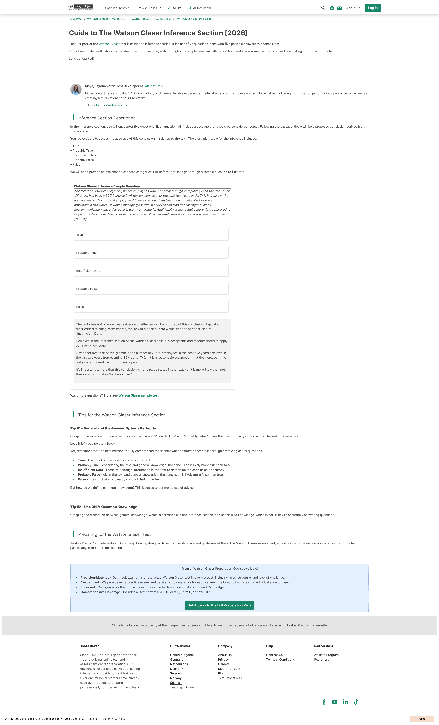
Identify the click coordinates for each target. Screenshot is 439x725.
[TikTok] (356, 702)
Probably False (87, 288)
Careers (223, 664)
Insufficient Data (88, 270)
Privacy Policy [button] (116, 718)
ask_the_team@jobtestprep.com (109, 104)
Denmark (176, 669)
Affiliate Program (326, 655)
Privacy (223, 659)
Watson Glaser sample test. (138, 395)
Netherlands (179, 664)
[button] (117, 8)
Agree (422, 718)
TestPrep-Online (182, 687)
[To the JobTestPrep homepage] (80, 7)
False (80, 306)
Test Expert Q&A (230, 678)
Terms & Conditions (280, 659)
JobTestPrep (153, 86)
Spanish (176, 682)
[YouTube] (334, 702)
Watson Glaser (109, 44)
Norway (176, 678)
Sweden (176, 673)
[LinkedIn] (345, 702)
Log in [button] (373, 8)
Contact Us (274, 655)
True (79, 234)
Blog (221, 673)
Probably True (86, 252)
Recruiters (321, 659)
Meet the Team (229, 669)
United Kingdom (182, 655)
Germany (176, 659)
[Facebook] (324, 702)
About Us (225, 655)
